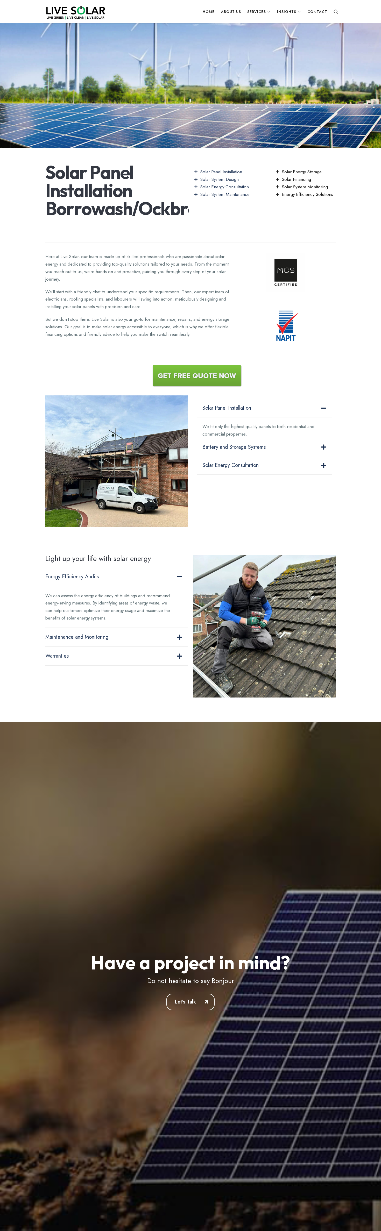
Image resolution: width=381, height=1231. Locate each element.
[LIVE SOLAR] (75, 11)
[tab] (264, 408)
